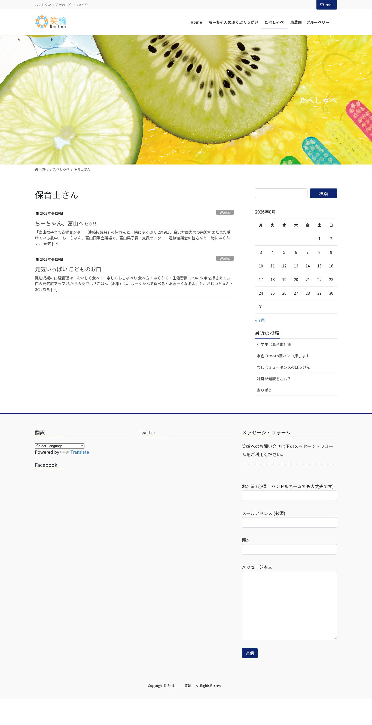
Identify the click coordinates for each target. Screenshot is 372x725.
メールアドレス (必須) (263, 513)
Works (225, 212)
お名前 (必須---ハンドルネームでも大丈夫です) (288, 486)
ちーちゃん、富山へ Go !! (66, 223)
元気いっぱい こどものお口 (68, 269)
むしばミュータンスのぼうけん (283, 367)
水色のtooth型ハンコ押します (283, 355)
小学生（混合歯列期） (276, 344)
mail (329, 4)
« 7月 (260, 320)
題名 (246, 540)
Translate (79, 452)
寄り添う (264, 390)
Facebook (46, 464)
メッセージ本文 (257, 566)
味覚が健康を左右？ (274, 378)
